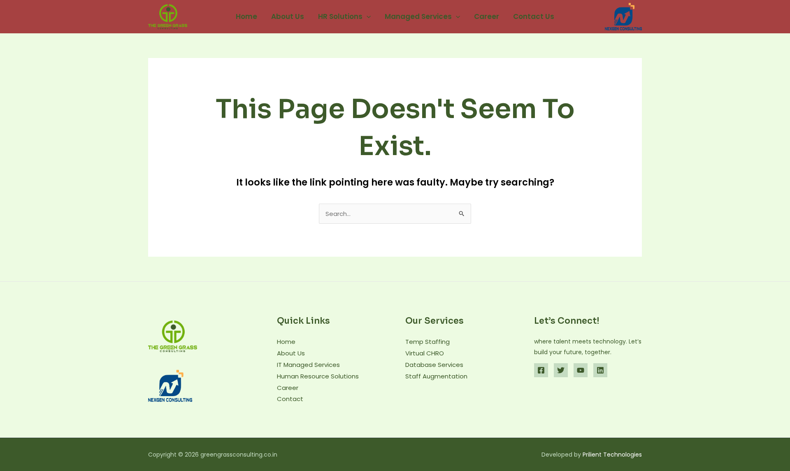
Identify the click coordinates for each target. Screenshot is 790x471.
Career (486, 16)
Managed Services (418, 16)
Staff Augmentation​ (436, 376)
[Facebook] (541, 370)
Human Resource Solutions (318, 376)
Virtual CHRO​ (424, 353)
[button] (366, 16)
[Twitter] (561, 370)
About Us (287, 16)
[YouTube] (581, 370)
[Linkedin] (600, 370)
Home (246, 16)
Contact (290, 398)
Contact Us (533, 16)
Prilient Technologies (612, 454)
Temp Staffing (427, 341)
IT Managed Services (308, 364)
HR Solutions (340, 16)
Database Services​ (434, 364)
